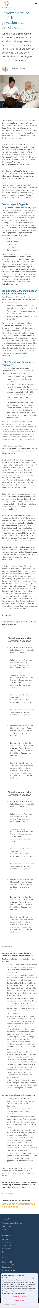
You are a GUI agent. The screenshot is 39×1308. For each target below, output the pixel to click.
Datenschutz (6, 1304)
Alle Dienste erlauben (19, 1296)
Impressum (13, 1304)
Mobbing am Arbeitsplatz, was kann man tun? (18, 1205)
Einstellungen (19, 1300)
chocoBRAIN (12, 1306)
